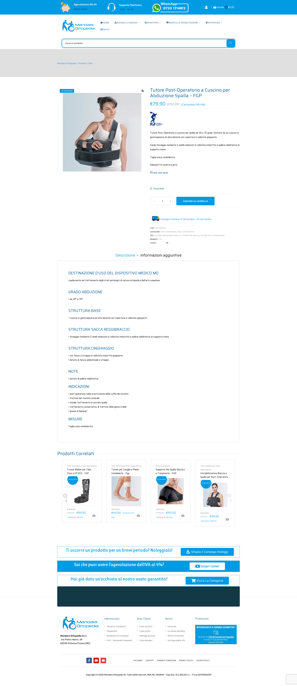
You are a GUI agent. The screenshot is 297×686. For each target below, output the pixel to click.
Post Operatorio (185, 231)
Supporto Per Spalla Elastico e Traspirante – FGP (170, 471)
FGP (160, 239)
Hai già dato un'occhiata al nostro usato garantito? (119, 579)
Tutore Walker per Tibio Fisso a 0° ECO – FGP (79, 471)
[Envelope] (103, 660)
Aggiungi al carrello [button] (227, 519)
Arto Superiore (168, 231)
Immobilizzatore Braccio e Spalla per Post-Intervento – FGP (215, 474)
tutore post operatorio (212, 235)
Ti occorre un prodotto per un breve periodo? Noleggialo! (119, 550)
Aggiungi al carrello (195, 201)
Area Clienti (144, 618)
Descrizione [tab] (125, 255)
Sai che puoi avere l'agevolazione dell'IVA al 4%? (119, 564)
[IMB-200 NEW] (159, 173)
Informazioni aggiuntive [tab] (161, 255)
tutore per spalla (190, 235)
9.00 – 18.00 (126, 9)
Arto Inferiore (73, 466)
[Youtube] (96, 660)
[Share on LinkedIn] (163, 243)
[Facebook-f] (89, 660)
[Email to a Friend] (167, 243)
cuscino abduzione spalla (167, 235)
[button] (143, 91)
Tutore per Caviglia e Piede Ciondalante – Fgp (125, 471)
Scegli (94, 516)
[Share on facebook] (159, 243)
